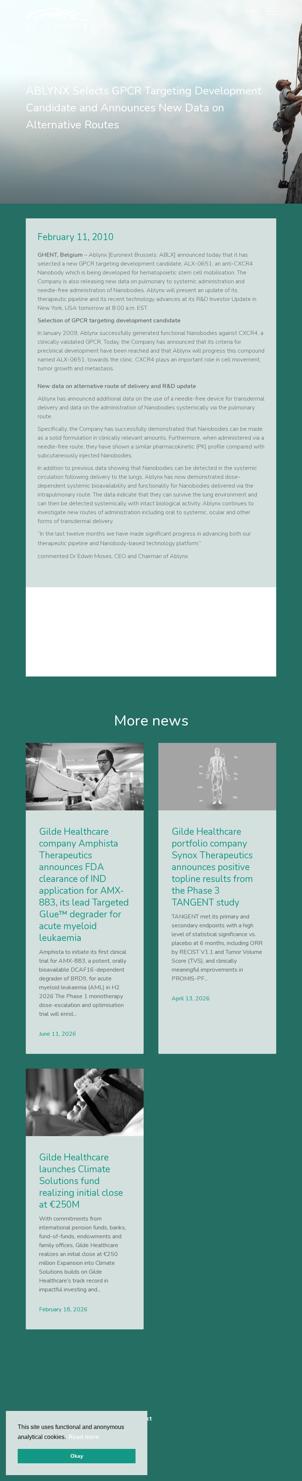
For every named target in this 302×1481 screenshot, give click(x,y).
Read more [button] (84, 1437)
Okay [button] (76, 1456)
